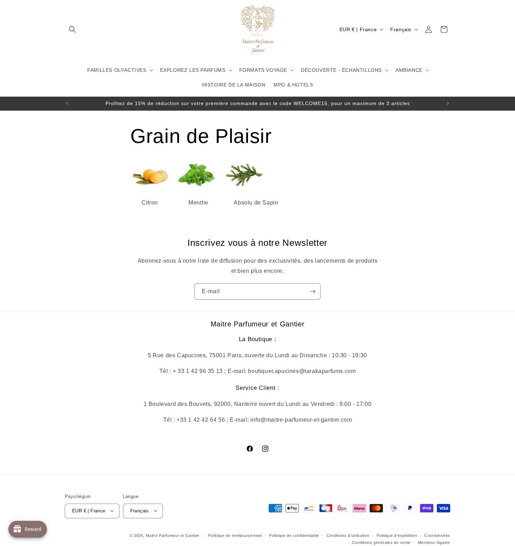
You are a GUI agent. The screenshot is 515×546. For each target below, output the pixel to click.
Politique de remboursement (235, 535)
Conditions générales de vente (381, 542)
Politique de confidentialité (294, 535)
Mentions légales (434, 542)
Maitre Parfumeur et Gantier (173, 535)
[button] (72, 29)
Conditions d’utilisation (348, 535)
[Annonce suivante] (447, 103)
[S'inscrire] (312, 291)
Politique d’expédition (397, 535)
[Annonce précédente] (67, 103)
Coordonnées (437, 535)
